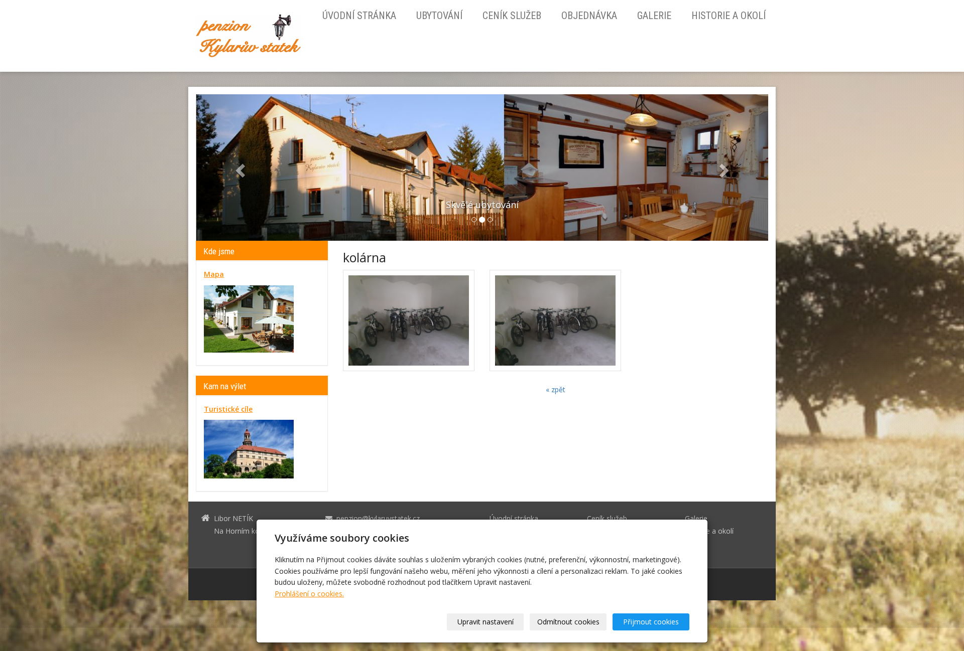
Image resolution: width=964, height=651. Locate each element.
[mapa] (249, 318)
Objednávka (589, 16)
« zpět (555, 389)
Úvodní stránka (359, 16)
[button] (239, 167)
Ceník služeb (512, 16)
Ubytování (439, 16)
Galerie (654, 16)
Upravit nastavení (485, 621)
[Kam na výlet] (249, 448)
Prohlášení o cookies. (309, 593)
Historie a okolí (728, 16)
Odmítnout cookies (568, 621)
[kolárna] (408, 320)
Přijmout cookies (651, 621)
